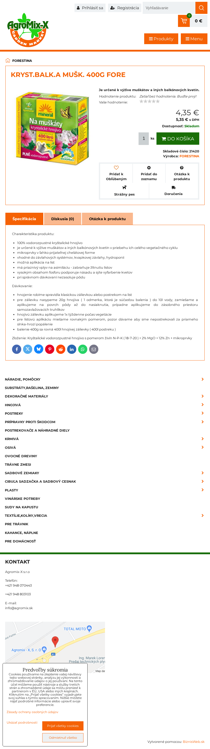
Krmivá (12, 439)
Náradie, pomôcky (22, 379)
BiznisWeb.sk (194, 742)
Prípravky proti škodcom (30, 422)
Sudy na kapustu (21, 507)
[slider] (149, 101)
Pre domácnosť (20, 541)
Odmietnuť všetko (63, 738)
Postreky (14, 413)
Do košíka (180, 139)
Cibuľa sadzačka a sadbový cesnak (40, 481)
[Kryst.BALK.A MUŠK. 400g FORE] (52, 127)
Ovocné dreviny (21, 456)
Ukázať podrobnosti (22, 722)
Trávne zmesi (18, 464)
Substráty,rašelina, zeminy (32, 388)
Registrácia (127, 7)
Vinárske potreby (22, 499)
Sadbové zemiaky (22, 473)
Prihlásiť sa (92, 7)
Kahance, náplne (21, 533)
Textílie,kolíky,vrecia (26, 516)
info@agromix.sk (19, 608)
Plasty (11, 490)
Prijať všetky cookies (63, 726)
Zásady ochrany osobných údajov (32, 712)
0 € (198, 20)
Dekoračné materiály (26, 396)
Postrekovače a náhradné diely (37, 430)
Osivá (10, 448)
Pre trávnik (16, 524)
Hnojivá (13, 405)
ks (152, 138)
